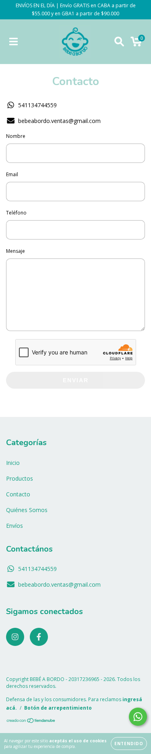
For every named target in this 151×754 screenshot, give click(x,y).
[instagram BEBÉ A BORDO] (15, 637)
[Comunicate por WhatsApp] (138, 717)
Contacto (18, 494)
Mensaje (15, 251)
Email (12, 174)
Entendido (128, 743)
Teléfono (16, 212)
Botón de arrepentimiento (58, 707)
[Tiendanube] (31, 721)
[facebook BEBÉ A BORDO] (39, 637)
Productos (19, 478)
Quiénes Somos (27, 510)
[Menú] (13, 42)
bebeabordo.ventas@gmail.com (59, 121)
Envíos (14, 525)
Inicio (13, 463)
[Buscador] (119, 42)
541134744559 (37, 105)
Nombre (15, 136)
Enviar (76, 380)
